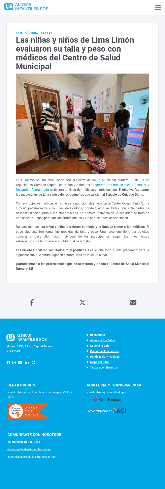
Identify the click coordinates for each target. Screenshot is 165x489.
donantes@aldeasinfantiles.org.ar (29, 449)
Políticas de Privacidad (105, 356)
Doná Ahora (97, 334)
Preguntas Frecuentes (104, 351)
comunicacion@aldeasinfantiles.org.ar (31, 456)
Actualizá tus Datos (102, 340)
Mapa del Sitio (99, 362)
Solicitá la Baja (99, 345)
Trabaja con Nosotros (104, 367)
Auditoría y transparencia (114, 385)
